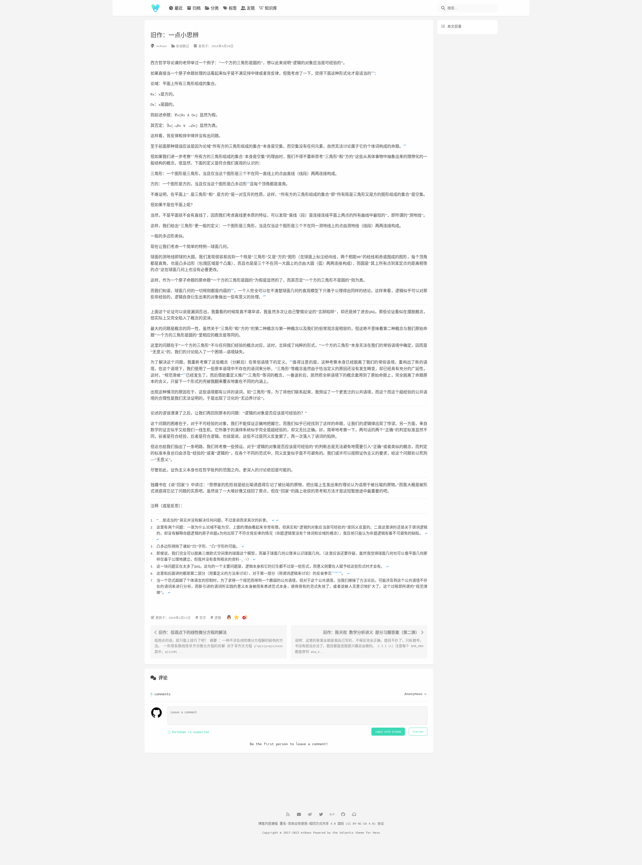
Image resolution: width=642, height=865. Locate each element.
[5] (264, 295)
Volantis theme (352, 832)
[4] (232, 289)
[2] (404, 144)
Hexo (376, 832)
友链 (251, 8)
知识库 (271, 8)
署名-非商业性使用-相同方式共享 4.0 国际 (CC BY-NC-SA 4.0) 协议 (332, 823)
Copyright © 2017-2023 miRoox (286, 832)
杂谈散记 (182, 46)
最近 (179, 8)
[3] (248, 182)
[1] (372, 71)
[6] (290, 360)
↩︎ (273, 520)
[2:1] (339, 572)
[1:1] (334, 572)
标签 (233, 8)
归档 (197, 8)
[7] (184, 373)
